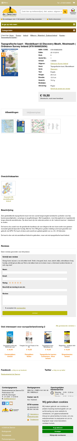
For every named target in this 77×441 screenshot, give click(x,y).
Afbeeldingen (11, 112)
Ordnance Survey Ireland (59, 63)
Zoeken (65, 11)
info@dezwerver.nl (9, 399)
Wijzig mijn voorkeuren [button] (58, 435)
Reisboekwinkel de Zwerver (10, 374)
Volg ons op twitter (59, 370)
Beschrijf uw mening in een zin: (14, 287)
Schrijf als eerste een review (60, 88)
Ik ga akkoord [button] (57, 428)
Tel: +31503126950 (64, 3)
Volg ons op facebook (20, 370)
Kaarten (62, 35)
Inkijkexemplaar (34, 112)
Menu (6, 2)
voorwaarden (21, 308)
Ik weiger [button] (58, 431)
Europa (18, 35)
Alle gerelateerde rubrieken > (66, 326)
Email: (5, 276)
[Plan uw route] (11, 403)
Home (11, 35)
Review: (5, 293)
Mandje (74, 2)
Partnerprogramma (8, 439)
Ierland (25, 35)
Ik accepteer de (15, 308)
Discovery (54, 69)
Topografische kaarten (9, 37)
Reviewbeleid (6, 435)
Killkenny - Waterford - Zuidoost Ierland (43, 35)
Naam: (5, 269)
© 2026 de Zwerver (8, 427)
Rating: (5, 283)
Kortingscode (6, 431)
